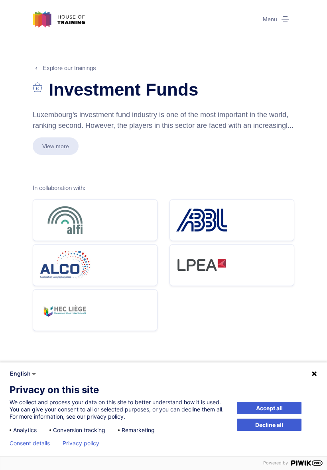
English (20, 373)
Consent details (30, 443)
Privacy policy (81, 443)
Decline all (269, 424)
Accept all (269, 408)
